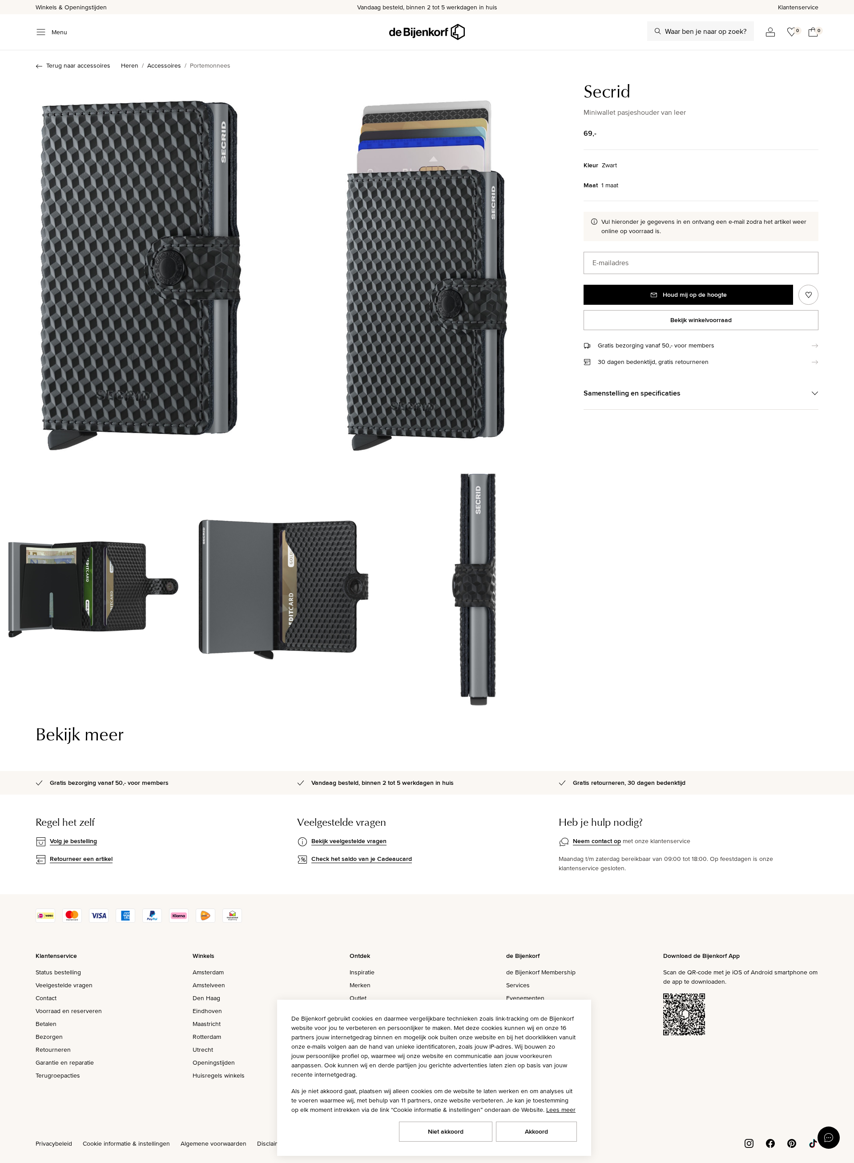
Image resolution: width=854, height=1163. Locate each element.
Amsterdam (208, 972)
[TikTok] (813, 1143)
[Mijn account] (770, 32)
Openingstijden (214, 1062)
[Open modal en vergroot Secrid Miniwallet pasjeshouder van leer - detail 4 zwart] (283, 585)
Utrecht (203, 1049)
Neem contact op (597, 840)
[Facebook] (770, 1143)
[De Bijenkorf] (427, 32)
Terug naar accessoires (78, 65)
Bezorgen (49, 1036)
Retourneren (53, 1049)
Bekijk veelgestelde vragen (349, 840)
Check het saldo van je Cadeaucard (361, 858)
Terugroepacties (58, 1075)
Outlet (358, 997)
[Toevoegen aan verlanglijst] (808, 295)
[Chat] (829, 1138)
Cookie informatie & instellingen (126, 1143)
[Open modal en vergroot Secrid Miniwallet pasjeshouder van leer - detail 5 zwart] (474, 585)
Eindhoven (207, 1010)
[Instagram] (749, 1143)
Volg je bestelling (73, 840)
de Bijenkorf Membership (541, 972)
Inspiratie (362, 972)
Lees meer (561, 1109)
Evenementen (525, 997)
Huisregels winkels (219, 1075)
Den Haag (206, 997)
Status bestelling (58, 972)
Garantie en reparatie (65, 1062)
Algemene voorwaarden (213, 1143)
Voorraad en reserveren (69, 1010)
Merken (360, 985)
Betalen (46, 1023)
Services (518, 985)
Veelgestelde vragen (64, 985)
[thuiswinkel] (232, 920)
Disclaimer (271, 1143)
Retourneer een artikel (81, 858)
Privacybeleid (54, 1143)
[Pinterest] (791, 1143)
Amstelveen (209, 985)
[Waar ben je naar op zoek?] (658, 31)
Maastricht (207, 1023)
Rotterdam (207, 1036)
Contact (46, 997)
